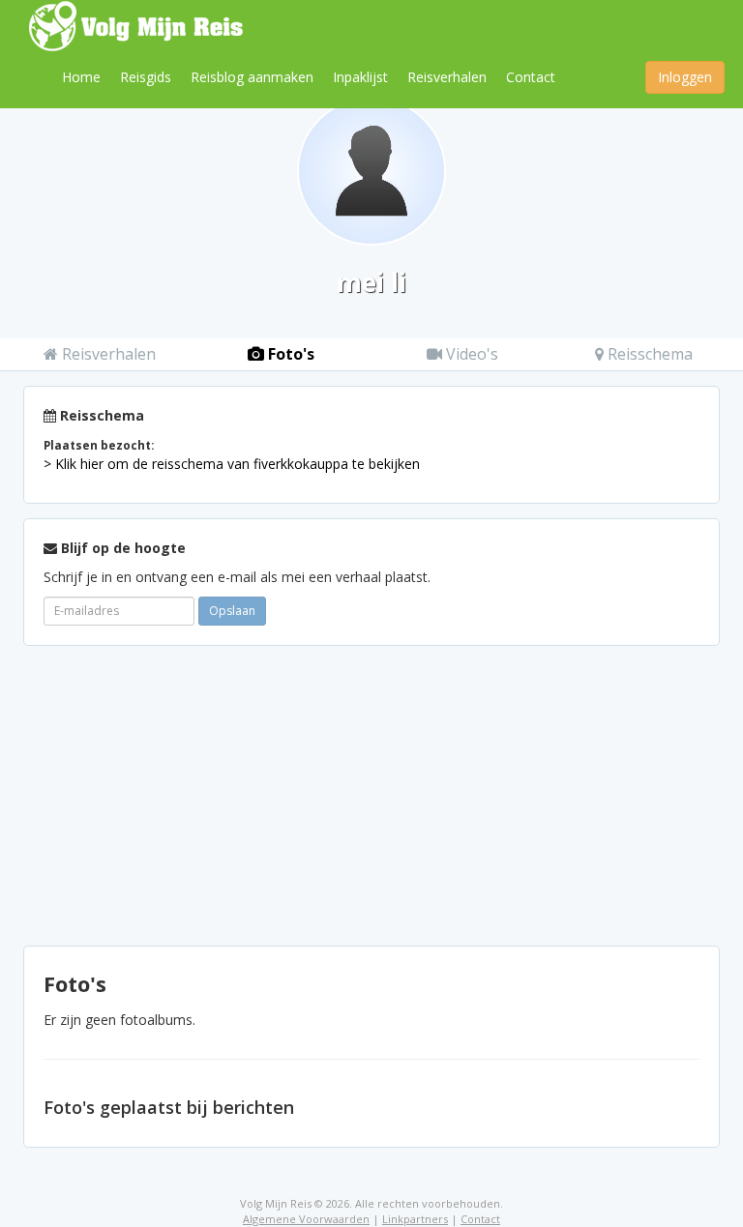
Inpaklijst (360, 77)
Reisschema (648, 354)
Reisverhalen (447, 77)
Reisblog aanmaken (252, 77)
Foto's (289, 354)
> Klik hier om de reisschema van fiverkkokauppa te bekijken (232, 463)
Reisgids (145, 77)
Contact (530, 77)
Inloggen (685, 77)
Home (81, 77)
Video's (470, 354)
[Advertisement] (371, 795)
